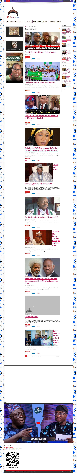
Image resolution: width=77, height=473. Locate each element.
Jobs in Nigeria (52, 21)
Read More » (27, 90)
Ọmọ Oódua (25, 471)
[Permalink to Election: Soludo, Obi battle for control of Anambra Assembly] (39, 345)
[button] (14, 32)
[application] (14, 32)
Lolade (27, 54)
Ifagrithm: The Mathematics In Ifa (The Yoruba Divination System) (66, 86)
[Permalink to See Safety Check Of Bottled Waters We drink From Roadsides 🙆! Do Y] (64, 38)
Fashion (39, 21)
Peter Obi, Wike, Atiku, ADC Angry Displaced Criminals (40, 52)
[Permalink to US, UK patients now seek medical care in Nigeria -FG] (42, 80)
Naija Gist (21, 21)
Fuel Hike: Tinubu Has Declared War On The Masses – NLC (41, 217)
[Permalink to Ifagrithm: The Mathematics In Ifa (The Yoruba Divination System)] (64, 86)
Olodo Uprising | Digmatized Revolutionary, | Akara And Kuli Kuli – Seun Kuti (66, 52)
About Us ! (59, 21)
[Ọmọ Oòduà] (13, 17)
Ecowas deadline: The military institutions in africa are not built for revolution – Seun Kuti (41, 117)
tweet (26, 58)
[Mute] (19, 35)
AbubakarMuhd (28, 152)
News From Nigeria (13, 21)
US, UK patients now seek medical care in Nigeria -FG (40, 82)
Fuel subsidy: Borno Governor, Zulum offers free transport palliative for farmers (56, 238)
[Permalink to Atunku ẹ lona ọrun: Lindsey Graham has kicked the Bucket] (64, 46)
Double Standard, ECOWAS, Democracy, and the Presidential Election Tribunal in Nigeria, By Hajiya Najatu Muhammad (42, 149)
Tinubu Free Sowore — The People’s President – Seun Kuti (66, 59)
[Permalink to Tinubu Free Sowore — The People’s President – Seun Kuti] (64, 60)
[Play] (7, 35)
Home (8, 21)
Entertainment (28, 21)
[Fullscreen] (21, 35)
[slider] (13, 49)
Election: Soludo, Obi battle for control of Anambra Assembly (56, 337)
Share (33, 58)
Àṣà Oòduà (45, 21)
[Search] (70, 1)
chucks (55, 344)
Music (34, 21)
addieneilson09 (28, 219)
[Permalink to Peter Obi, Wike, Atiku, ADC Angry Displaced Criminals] (42, 50)
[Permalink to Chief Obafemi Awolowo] (42, 314)
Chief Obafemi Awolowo (31, 317)
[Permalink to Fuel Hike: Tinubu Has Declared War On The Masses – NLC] (42, 215)
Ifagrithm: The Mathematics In (15, 0)
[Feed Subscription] (59, 28)
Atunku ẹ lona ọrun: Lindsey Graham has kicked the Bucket (66, 45)
